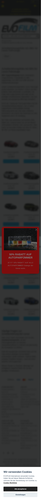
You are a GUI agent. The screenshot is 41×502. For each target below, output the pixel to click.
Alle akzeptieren (20, 489)
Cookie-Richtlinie (10, 483)
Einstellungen (20, 495)
